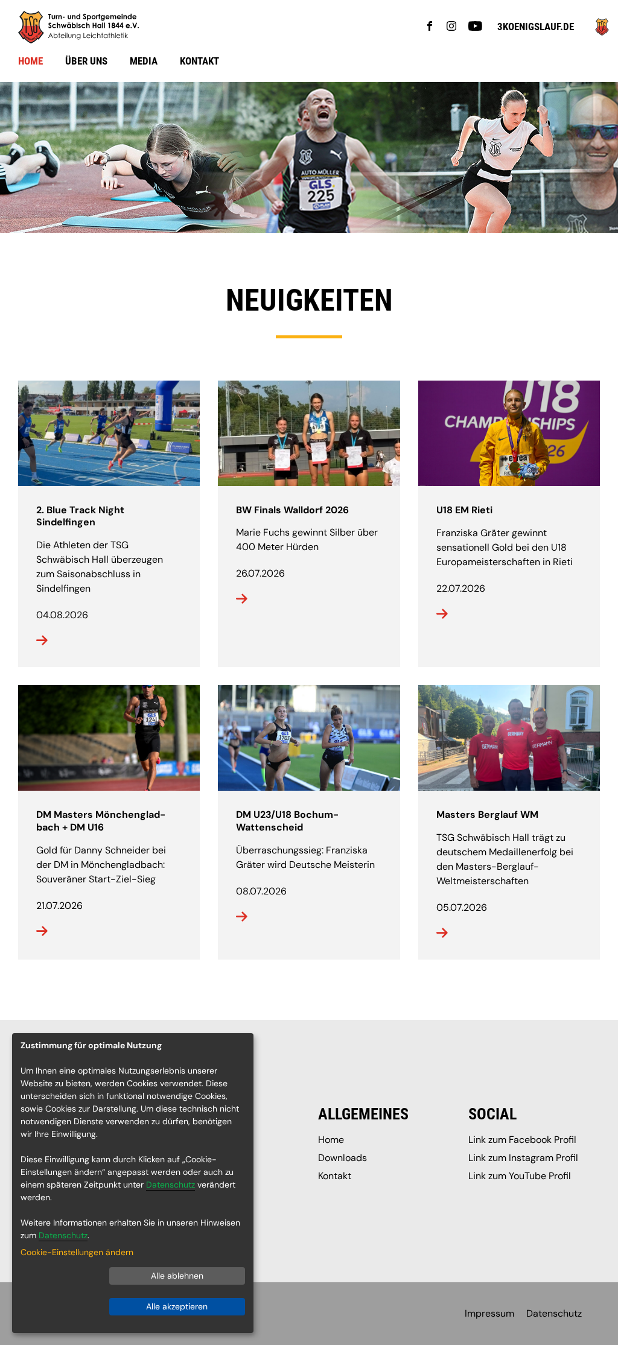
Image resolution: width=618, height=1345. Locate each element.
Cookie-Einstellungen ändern (77, 1252)
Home (30, 61)
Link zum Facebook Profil (522, 1139)
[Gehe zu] (602, 32)
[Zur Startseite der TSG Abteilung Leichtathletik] (318, 27)
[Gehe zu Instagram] (451, 27)
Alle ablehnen (177, 1275)
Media (144, 61)
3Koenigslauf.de (535, 27)
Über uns (86, 61)
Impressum (489, 1313)
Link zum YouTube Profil (519, 1175)
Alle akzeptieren (177, 1306)
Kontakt (199, 61)
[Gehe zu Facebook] (430, 27)
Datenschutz (554, 1313)
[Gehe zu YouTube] (475, 27)
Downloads (342, 1157)
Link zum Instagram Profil (523, 1157)
